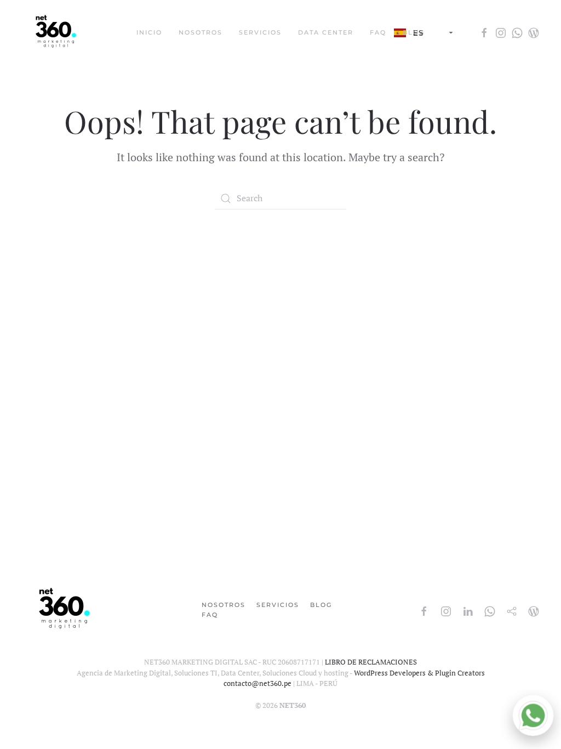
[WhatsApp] (533, 715)
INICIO (149, 32)
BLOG (414, 32)
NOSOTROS (200, 32)
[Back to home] (56, 33)
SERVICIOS (260, 32)
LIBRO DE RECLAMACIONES (371, 662)
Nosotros (223, 605)
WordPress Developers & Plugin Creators (419, 673)
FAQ (378, 32)
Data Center (325, 32)
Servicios (277, 605)
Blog (321, 605)
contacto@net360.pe (257, 683)
